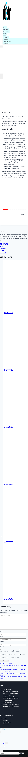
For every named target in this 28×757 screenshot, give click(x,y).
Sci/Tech (5, 29)
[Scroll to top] (1, 729)
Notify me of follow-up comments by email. (13, 654)
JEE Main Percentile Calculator (11, 706)
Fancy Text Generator (9, 702)
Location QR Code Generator (10, 697)
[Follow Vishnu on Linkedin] (7, 244)
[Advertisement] (14, 94)
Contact (6, 39)
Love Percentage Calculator (10, 693)
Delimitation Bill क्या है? (6, 664)
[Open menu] (1, 77)
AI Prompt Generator (8, 700)
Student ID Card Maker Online (11, 698)
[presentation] (15, 284)
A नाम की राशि (8, 542)
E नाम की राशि (8, 370)
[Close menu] (0, 732)
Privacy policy (8, 41)
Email (2, 641)
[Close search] (1, 751)
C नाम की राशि (8, 313)
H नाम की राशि (3, 252)
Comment (3, 631)
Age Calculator (7, 689)
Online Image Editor (8, 695)
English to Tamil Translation (10, 691)
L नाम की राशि (3, 247)
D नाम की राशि (8, 485)
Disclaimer (7, 43)
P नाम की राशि (8, 427)
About (5, 718)
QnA (4, 35)
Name (2, 636)
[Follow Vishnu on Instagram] (5, 244)
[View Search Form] (1, 46)
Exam (4, 33)
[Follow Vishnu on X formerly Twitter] (3, 244)
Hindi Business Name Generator (11, 704)
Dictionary (6, 31)
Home (5, 28)
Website (2, 647)
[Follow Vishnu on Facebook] (1, 244)
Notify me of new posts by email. (11, 657)
